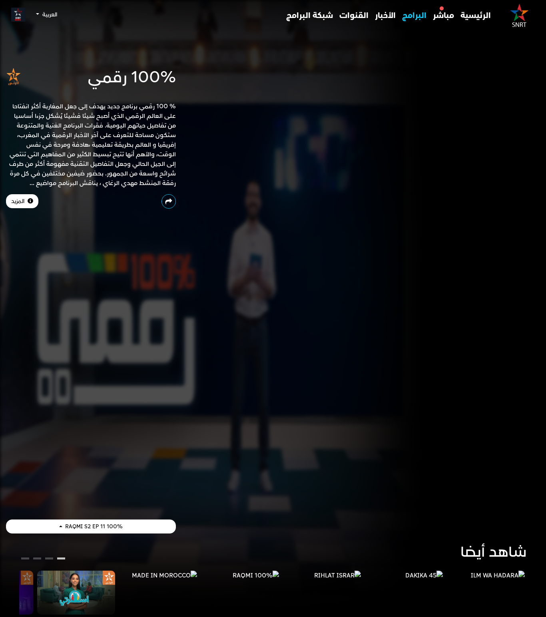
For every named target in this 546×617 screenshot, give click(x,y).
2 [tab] (49, 559)
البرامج (414, 16)
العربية (49, 14)
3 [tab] (37, 559)
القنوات (354, 16)
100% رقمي (132, 78)
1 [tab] (61, 559)
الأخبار (385, 16)
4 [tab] (25, 559)
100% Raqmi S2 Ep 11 (93, 526)
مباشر (443, 16)
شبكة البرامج (309, 16)
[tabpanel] (486, 575)
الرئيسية (475, 16)
